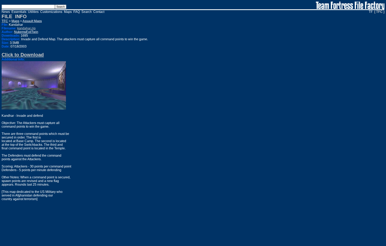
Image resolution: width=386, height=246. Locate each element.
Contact (98, 11)
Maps (68, 11)
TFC (5, 21)
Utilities (33, 11)
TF (371, 11)
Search (86, 11)
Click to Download (23, 54)
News (6, 11)
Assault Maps (32, 21)
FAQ (76, 11)
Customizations (51, 11)
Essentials (18, 11)
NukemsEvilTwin (26, 32)
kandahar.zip (26, 28)
